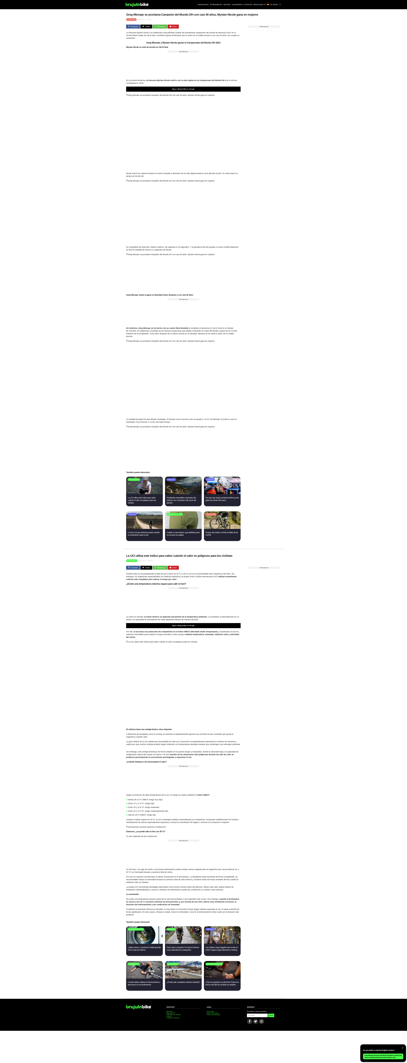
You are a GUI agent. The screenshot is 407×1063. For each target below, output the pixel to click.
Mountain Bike (131, 19)
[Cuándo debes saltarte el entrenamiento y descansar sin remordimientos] (144, 978)
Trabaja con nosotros (172, 1018)
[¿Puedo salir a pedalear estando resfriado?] (183, 978)
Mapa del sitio (170, 1013)
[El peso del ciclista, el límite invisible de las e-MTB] (222, 528)
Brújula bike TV (259, 4)
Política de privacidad (213, 1014)
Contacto (169, 1016)
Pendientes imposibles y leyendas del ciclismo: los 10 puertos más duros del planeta (181, 500)
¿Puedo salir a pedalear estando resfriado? (183, 982)
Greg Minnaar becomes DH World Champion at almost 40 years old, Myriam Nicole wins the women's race (383, 1056)
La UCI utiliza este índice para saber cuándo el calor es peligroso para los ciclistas (142, 500)
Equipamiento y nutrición (242, 4)
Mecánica (227, 4)
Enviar (271, 1015)
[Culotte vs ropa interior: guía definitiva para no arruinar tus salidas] (183, 528)
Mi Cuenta (274, 4)
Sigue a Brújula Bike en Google (183, 89)
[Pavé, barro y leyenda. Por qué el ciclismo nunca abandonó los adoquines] (183, 943)
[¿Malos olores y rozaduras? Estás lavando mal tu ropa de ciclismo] (144, 943)
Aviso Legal (210, 1011)
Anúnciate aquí (183, 51)
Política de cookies (212, 1013)
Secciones (169, 1011)
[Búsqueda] (280, 4)
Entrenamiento (216, 4)
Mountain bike (203, 4)
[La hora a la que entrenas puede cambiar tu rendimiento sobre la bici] (144, 528)
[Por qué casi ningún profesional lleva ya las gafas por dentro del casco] (222, 493)
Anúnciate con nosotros (173, 1014)
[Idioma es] (268, 4)
